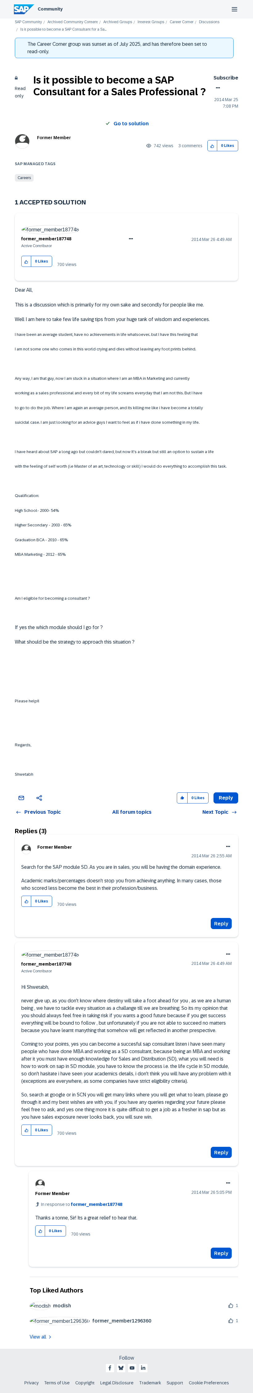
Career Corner (181, 22)
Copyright (85, 1382)
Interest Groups (151, 22)
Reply (221, 923)
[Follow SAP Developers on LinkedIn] (143, 1367)
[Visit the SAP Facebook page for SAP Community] (109, 1367)
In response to (81, 1204)
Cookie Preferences (209, 1382)
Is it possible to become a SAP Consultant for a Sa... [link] (63, 30)
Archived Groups (117, 22)
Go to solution (131, 123)
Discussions (209, 22)
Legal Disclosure (117, 1382)
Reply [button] (226, 797)
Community (50, 8)
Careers (24, 178)
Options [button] (217, 88)
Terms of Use (57, 1382)
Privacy (31, 1382)
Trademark (150, 1382)
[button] (212, 145)
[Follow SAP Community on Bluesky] (120, 1367)
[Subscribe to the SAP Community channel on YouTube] (132, 1367)
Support (175, 1382)
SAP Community (28, 22)
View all (38, 1336)
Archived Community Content (73, 22)
